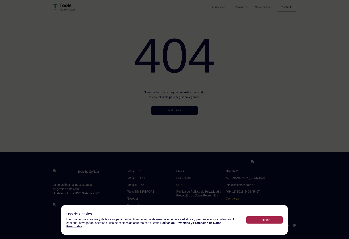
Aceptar (265, 219)
